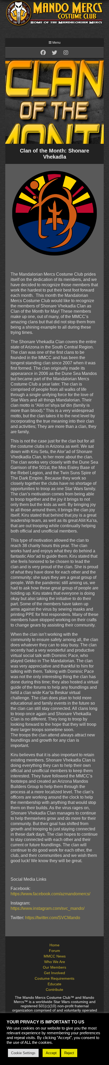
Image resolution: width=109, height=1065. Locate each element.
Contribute (54, 989)
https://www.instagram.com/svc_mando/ (47, 908)
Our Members (54, 967)
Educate (54, 984)
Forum (54, 950)
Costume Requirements (54, 978)
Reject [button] (69, 1053)
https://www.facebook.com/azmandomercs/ (50, 894)
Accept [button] (51, 1053)
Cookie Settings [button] (23, 1053)
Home (54, 945)
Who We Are (54, 962)
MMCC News (55, 956)
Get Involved (54, 973)
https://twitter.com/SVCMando (52, 917)
